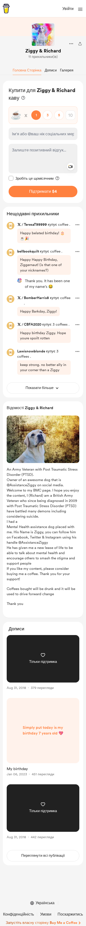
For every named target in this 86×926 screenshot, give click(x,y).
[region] (43, 142)
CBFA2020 (32, 324)
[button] (80, 9)
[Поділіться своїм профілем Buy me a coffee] (80, 43)
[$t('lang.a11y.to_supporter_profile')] (19, 280)
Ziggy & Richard (43, 51)
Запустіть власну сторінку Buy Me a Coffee (41, 923)
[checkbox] (31, 178)
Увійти (68, 8)
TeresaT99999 (35, 224)
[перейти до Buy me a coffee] (6, 8)
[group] (43, 665)
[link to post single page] (43, 663)
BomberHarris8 (36, 298)
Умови (45, 914)
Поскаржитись (70, 914)
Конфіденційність (18, 914)
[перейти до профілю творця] (43, 35)
